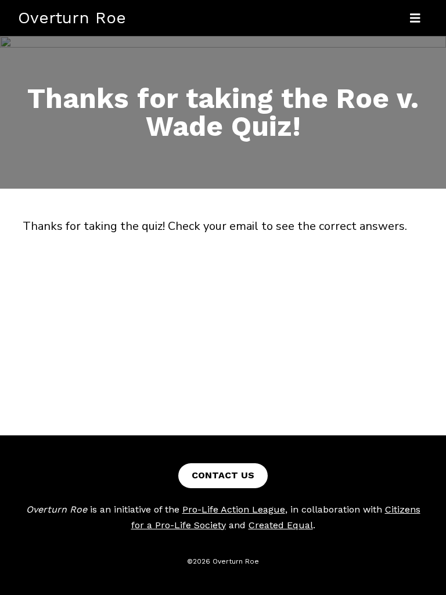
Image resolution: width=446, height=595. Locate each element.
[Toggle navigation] (415, 18)
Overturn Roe (72, 17)
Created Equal (281, 525)
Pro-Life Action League (233, 509)
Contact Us (223, 475)
